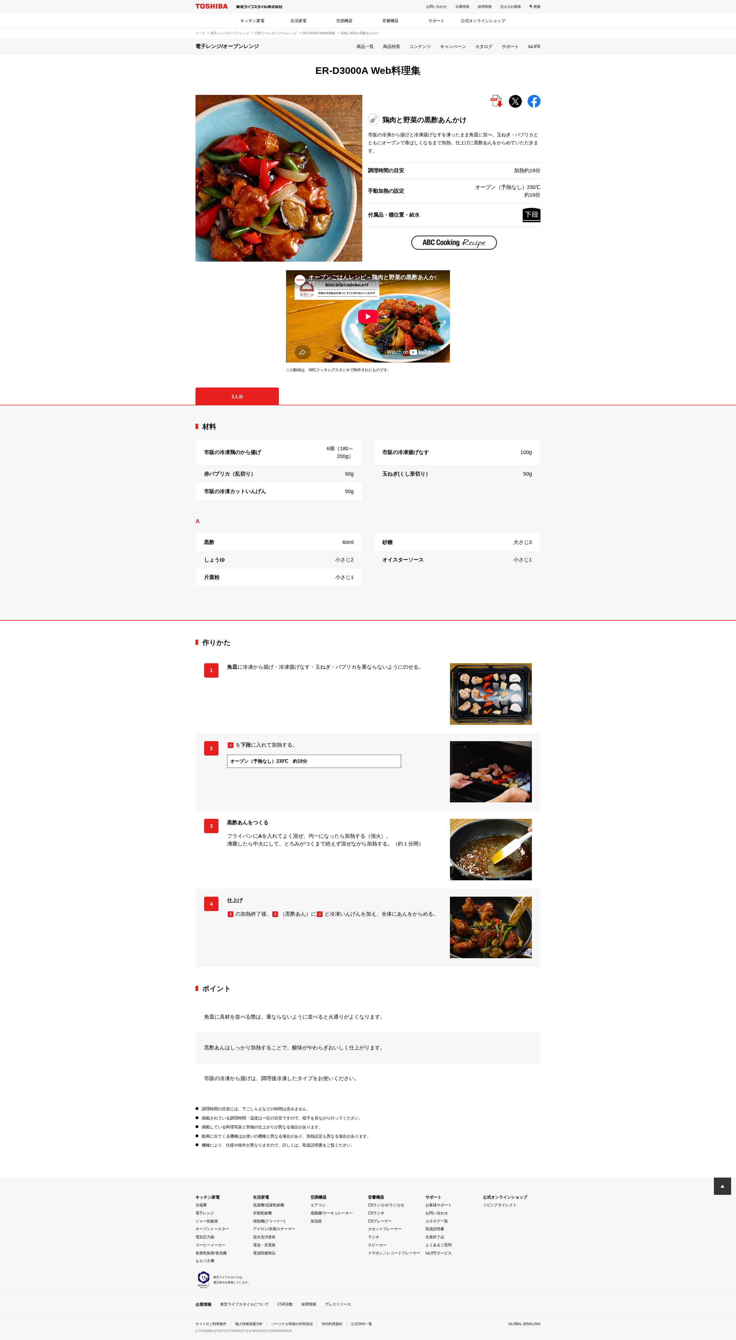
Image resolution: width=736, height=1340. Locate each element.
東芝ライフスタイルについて (244, 1304)
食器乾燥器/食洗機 (211, 1253)
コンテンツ (420, 46)
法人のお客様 (510, 7)
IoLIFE (534, 46)
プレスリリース (338, 1304)
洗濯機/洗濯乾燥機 (268, 1205)
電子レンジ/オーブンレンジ (229, 33)
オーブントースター (212, 1229)
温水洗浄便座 (264, 1237)
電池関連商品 (264, 1253)
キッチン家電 (252, 20)
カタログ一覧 (436, 1221)
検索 (537, 7)
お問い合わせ (436, 7)
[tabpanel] (367, 512)
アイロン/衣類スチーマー (274, 1229)
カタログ (483, 46)
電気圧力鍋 (204, 1237)
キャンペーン (453, 46)
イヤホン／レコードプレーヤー (394, 1253)
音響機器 (390, 20)
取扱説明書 (434, 1229)
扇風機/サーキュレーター (331, 1213)
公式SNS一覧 (361, 1324)
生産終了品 (434, 1237)
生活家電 (298, 20)
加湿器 (316, 1221)
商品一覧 (365, 46)
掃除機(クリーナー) (269, 1221)
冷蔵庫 (201, 1205)
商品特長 (391, 46)
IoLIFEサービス (438, 1253)
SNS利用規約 (331, 1324)
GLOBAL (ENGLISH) (524, 1324)
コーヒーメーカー (210, 1245)
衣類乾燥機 (262, 1213)
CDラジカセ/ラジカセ (386, 1205)
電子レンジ (204, 1213)
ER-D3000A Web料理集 (318, 33)
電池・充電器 (264, 1245)
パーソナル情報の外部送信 (292, 1324)
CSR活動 (285, 1304)
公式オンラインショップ (483, 20)
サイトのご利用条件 (211, 1324)
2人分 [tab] (237, 396)
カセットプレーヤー (385, 1229)
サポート (436, 20)
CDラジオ (376, 1213)
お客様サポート (438, 1205)
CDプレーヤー (380, 1221)
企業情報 (462, 7)
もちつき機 (204, 1261)
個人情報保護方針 (249, 1324)
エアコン (317, 1205)
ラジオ (373, 1237)
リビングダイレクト (500, 1205)
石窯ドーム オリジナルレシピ (276, 33)
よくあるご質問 (438, 1245)
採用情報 (485, 7)
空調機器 (344, 20)
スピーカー (377, 1245)
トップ (200, 33)
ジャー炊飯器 (206, 1221)
